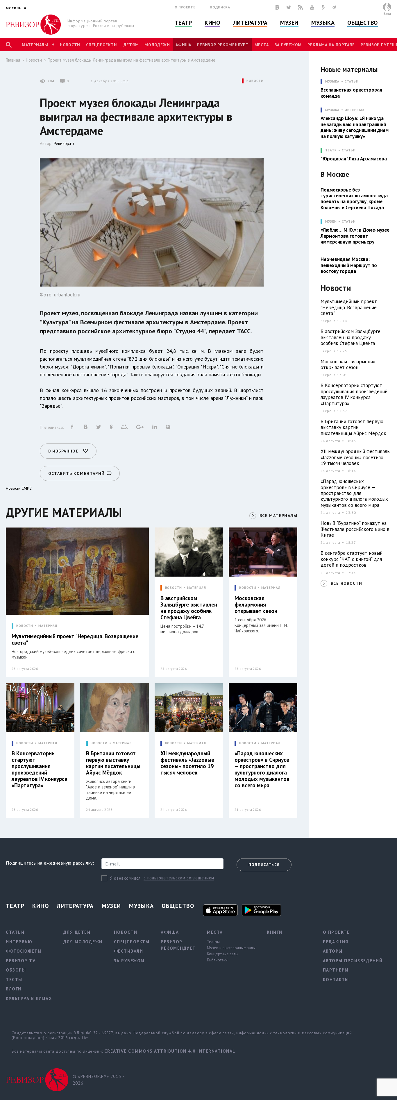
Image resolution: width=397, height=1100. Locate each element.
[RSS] (300, 7)
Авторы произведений (353, 960)
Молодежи (157, 44)
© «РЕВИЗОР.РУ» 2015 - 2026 (98, 1080)
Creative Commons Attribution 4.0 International (169, 1051)
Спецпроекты (101, 44)
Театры (213, 941)
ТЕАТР (331, 150)
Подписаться (264, 864)
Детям (131, 44)
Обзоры (16, 970)
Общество (362, 22)
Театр (183, 22)
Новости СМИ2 (19, 488)
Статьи (351, 81)
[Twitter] (288, 7)
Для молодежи (83, 942)
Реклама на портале (331, 44)
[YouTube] (312, 7)
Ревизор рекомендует (222, 44)
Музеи (289, 22)
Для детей (77, 932)
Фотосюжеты (24, 951)
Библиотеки (217, 960)
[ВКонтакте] (277, 7)
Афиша (183, 44)
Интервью (354, 110)
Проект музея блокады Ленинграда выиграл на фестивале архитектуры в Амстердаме (131, 60)
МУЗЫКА (332, 81)
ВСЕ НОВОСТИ (346, 583)
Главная (13, 60)
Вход (387, 13)
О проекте (185, 7)
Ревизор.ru (64, 143)
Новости (70, 44)
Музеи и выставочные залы (231, 947)
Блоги (14, 989)
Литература (250, 22)
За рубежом (288, 44)
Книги (274, 932)
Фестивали (128, 951)
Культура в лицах (29, 998)
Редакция (335, 942)
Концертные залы (222, 953)
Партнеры (336, 970)
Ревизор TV (20, 960)
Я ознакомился (125, 878)
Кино (212, 22)
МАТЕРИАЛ (47, 626)
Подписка (220, 7)
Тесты (14, 979)
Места (262, 44)
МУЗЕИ (331, 221)
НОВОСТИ (254, 81)
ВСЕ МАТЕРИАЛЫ (278, 515)
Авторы (333, 951)
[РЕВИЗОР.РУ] (33, 25)
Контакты (336, 979)
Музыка (323, 22)
